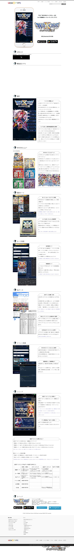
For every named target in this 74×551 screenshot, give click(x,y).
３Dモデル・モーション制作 (12, 529)
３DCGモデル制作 (11, 525)
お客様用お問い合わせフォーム (28, 525)
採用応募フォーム (26, 529)
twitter (65, 1)
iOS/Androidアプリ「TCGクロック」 (13, 519)
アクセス (52, 1)
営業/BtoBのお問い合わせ (27, 528)
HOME (38, 1)
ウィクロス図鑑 (25, 522)
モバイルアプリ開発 (11, 528)
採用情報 (56, 1)
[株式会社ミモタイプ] (14, 3)
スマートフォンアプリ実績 (12, 522)
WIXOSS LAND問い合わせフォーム (28, 519)
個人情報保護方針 (26, 532)
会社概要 (42, 1)
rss (64, 1)
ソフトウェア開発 (11, 526)
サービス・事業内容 (47, 1)
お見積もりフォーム (26, 526)
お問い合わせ (60, 1)
